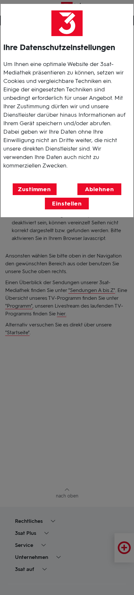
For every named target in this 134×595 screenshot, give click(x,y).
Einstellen (67, 203)
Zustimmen (34, 189)
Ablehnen (99, 189)
